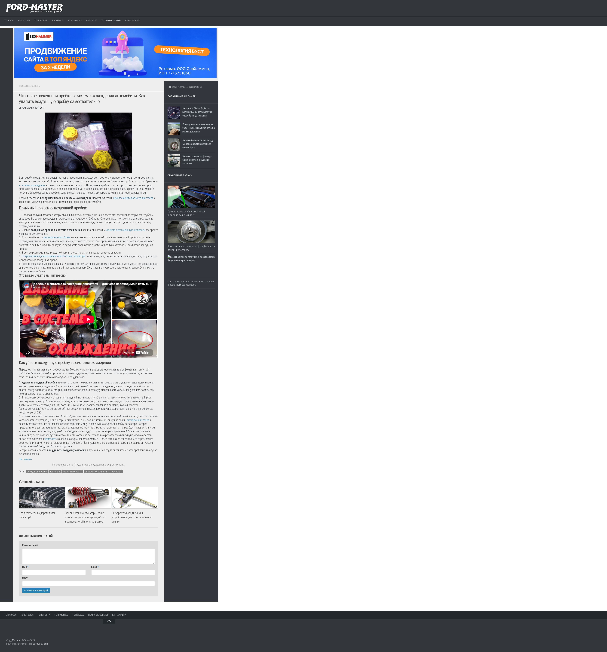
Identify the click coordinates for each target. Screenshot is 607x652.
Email (95, 566)
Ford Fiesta (58, 20)
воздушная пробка (37, 471)
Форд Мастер (13, 640)
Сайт (25, 577)
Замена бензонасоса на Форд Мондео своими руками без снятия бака (197, 144)
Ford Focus (24, 20)
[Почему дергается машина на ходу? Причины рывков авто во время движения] (174, 128)
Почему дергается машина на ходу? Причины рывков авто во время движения (198, 128)
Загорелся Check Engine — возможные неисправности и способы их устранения (197, 112)
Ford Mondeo (75, 20)
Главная (9, 20)
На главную (25, 459)
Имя (25, 566)
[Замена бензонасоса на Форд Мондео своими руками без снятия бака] (174, 144)
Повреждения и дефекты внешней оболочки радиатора (53, 256)
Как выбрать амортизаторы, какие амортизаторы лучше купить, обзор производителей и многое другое (85, 517)
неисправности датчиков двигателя (133, 198)
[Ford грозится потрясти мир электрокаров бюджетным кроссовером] (191, 266)
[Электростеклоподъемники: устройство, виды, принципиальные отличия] (135, 497)
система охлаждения (96, 471)
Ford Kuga (91, 20)
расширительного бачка (56, 237)
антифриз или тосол (138, 420)
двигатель (55, 471)
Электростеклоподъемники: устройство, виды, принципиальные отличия (131, 517)
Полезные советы (111, 20)
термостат (50, 439)
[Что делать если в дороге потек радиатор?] (42, 497)
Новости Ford (132, 20)
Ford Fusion (40, 20)
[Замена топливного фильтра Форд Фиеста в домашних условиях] (174, 160)
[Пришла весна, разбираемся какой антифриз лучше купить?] (191, 197)
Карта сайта (119, 614)
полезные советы (72, 471)
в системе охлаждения (32, 185)
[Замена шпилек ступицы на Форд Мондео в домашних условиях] (191, 231)
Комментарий (30, 545)
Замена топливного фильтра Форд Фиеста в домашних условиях (197, 160)
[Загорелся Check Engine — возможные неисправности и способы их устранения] (174, 113)
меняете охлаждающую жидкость (125, 230)
